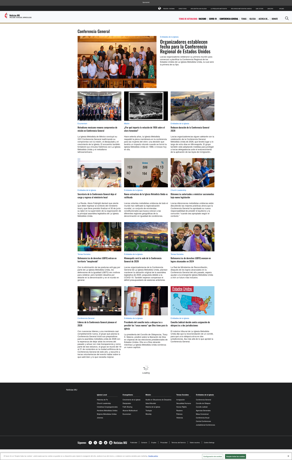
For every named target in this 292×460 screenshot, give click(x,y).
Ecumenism (82, 123)
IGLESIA (252, 18)
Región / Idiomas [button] (169, 8)
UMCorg (270, 8)
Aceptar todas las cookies (235, 456)
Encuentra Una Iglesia (199, 8)
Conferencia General (229, 18)
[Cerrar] (288, 456)
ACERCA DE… (264, 18)
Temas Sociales (84, 254)
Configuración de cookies (212, 456)
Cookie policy (153, 456)
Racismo (202, 18)
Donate (275, 18)
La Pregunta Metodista (219, 8)
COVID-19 (213, 18)
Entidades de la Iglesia (169, 37)
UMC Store (259, 8)
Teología (174, 395)
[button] (287, 18)
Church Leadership (178, 190)
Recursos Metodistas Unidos (241, 8)
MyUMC (281, 8)
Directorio (183, 8)
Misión (126, 123)
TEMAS (243, 18)
